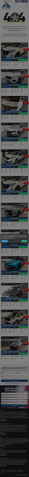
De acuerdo (24, 241)
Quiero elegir (4, 241)
